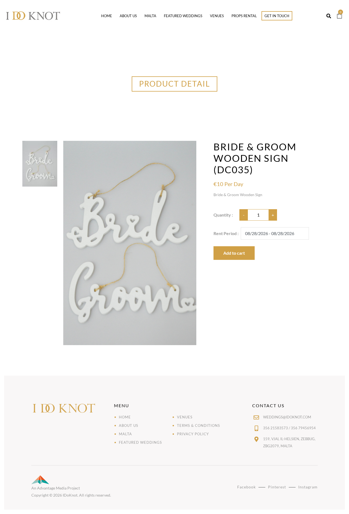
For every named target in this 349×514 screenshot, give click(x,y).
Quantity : (223, 214)
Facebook (246, 487)
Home (106, 16)
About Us (128, 16)
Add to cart (234, 253)
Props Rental (244, 16)
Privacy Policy (193, 434)
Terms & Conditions (198, 425)
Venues (217, 16)
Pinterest (277, 487)
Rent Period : (226, 233)
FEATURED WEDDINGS (140, 442)
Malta (150, 16)
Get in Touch (276, 16)
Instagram (308, 487)
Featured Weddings (183, 16)
